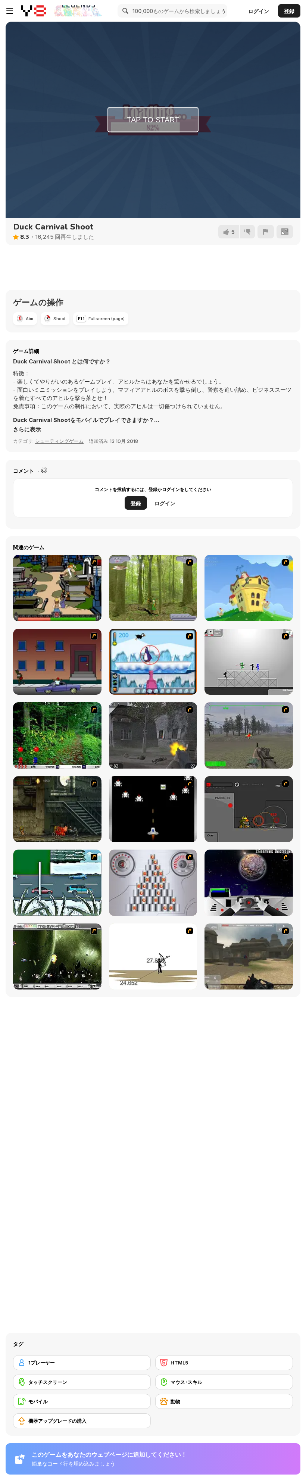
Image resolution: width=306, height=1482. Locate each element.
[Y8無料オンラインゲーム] (33, 10)
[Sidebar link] (9, 10)
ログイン (258, 11)
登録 (289, 11)
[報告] (265, 231)
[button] (27, 429)
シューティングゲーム (59, 441)
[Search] (124, 11)
